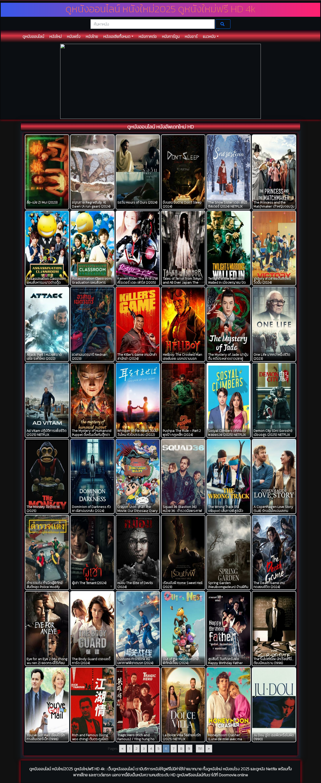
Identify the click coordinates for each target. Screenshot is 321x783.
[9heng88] (160, 81)
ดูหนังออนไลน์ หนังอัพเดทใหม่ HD (160, 126)
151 (200, 748)
